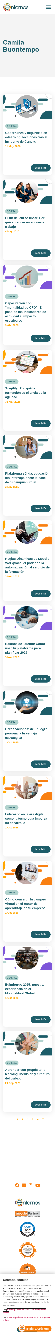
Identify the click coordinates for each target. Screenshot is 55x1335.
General (12, 126)
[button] (48, 7)
